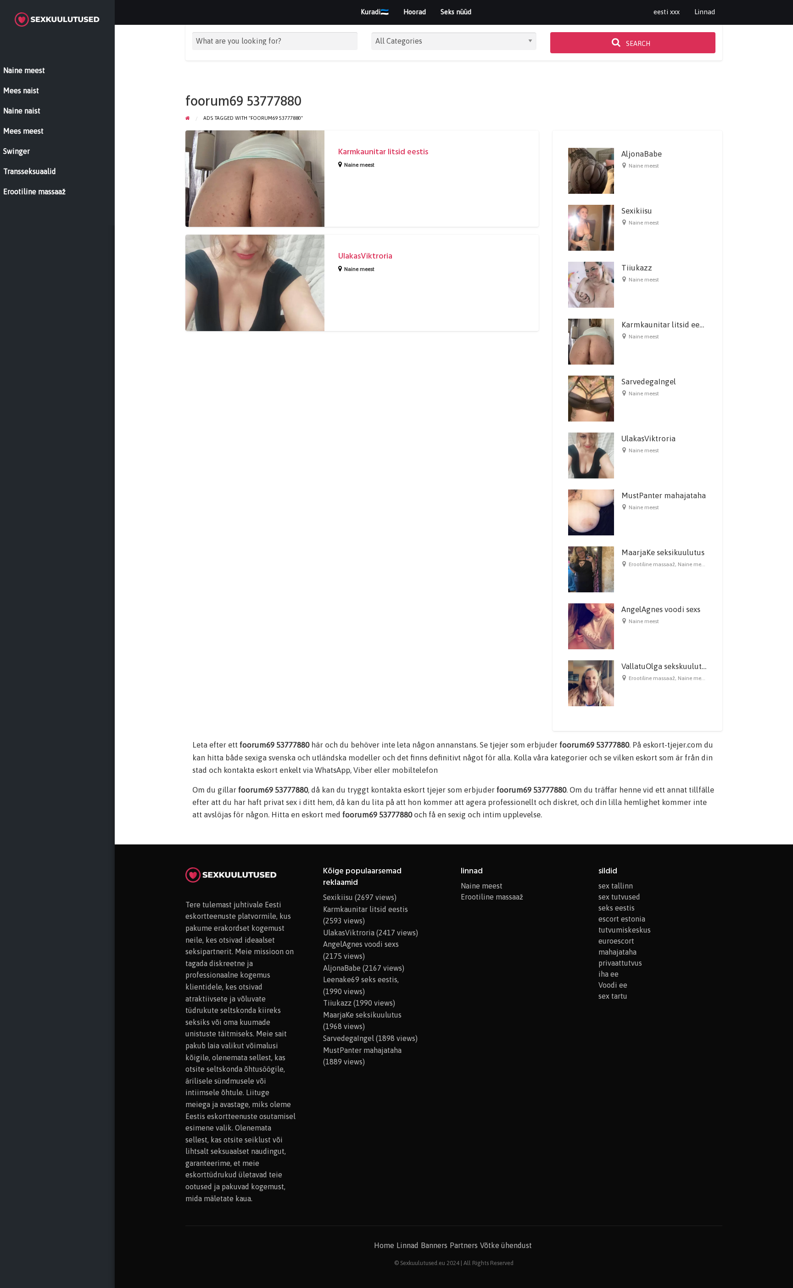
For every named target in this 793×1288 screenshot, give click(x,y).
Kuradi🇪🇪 (375, 12)
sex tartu (612, 996)
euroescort (616, 941)
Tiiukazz (636, 267)
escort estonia (621, 918)
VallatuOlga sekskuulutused (669, 666)
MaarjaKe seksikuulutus (662, 552)
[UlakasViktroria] (591, 455)
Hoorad (414, 12)
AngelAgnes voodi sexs (660, 609)
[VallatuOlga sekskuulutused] (591, 682)
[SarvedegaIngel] (591, 398)
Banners (434, 1245)
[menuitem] (666, 12)
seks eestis (616, 907)
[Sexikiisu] (591, 227)
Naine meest (359, 165)
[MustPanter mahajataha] (591, 512)
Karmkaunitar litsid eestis (383, 151)
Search (637, 43)
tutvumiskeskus (624, 930)
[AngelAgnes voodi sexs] (591, 625)
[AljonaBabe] (591, 170)
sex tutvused (619, 896)
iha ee (608, 974)
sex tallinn (615, 885)
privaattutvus (620, 963)
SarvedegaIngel (648, 381)
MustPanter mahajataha (663, 495)
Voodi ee (612, 985)
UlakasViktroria (365, 256)
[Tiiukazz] (591, 284)
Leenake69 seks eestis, (361, 979)
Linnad (704, 12)
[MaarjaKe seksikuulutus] (591, 569)
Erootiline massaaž (652, 564)
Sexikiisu (636, 210)
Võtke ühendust (506, 1245)
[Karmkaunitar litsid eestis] (591, 341)
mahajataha (617, 952)
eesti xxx (666, 12)
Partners (464, 1245)
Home (384, 1245)
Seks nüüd (456, 12)
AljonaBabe (641, 153)
